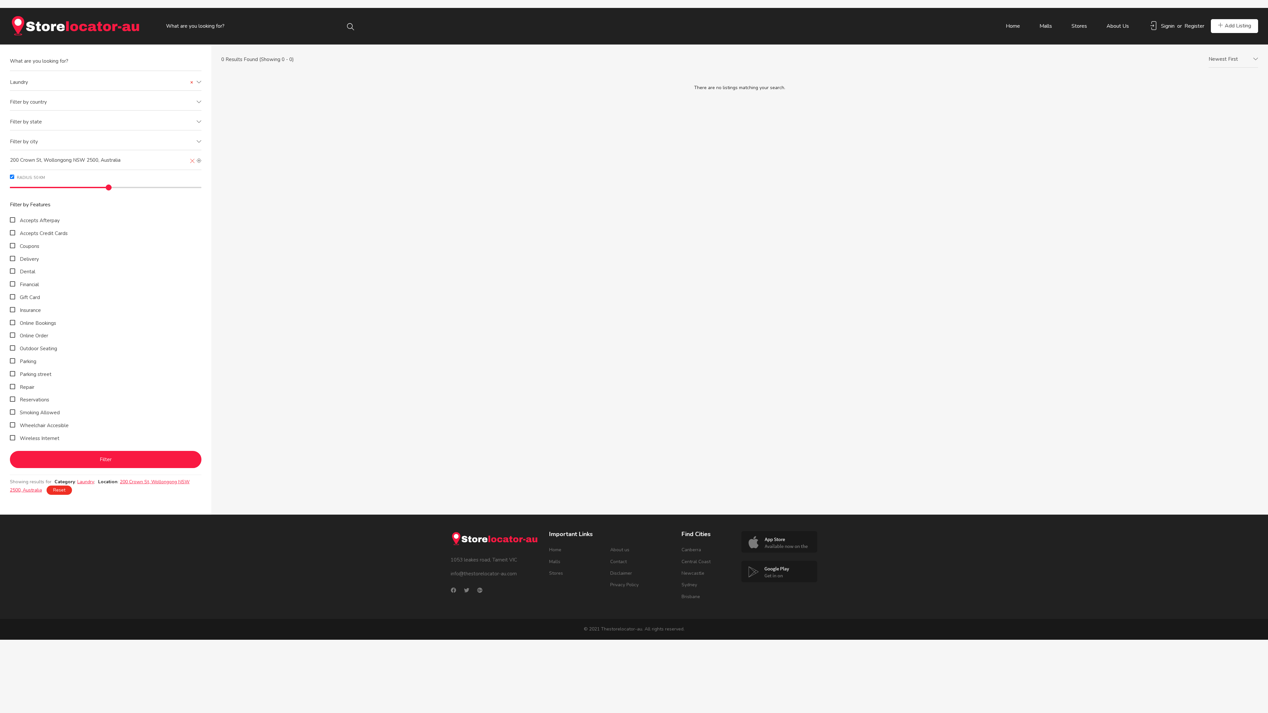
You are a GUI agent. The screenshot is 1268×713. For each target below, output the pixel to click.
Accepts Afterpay (40, 220)
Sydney (689, 585)
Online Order (34, 335)
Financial (29, 284)
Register (1194, 26)
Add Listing (1238, 25)
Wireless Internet (39, 438)
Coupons (29, 246)
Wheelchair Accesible (44, 425)
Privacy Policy (624, 585)
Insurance (30, 310)
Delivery (29, 259)
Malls (1045, 26)
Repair (27, 387)
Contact (618, 562)
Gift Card (30, 297)
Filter (106, 459)
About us (1118, 26)
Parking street (36, 374)
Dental (27, 271)
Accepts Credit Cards (44, 233)
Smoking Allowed (40, 412)
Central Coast (696, 562)
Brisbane (691, 597)
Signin (1168, 26)
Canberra (691, 550)
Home (1013, 26)
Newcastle (693, 573)
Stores (1079, 26)
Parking (28, 361)
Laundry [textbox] (101, 82)
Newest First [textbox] (1223, 59)
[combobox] (105, 82)
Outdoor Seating (38, 348)
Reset (59, 490)
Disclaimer (621, 573)
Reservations (34, 399)
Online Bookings (38, 323)
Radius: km (30, 177)
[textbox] (105, 102)
